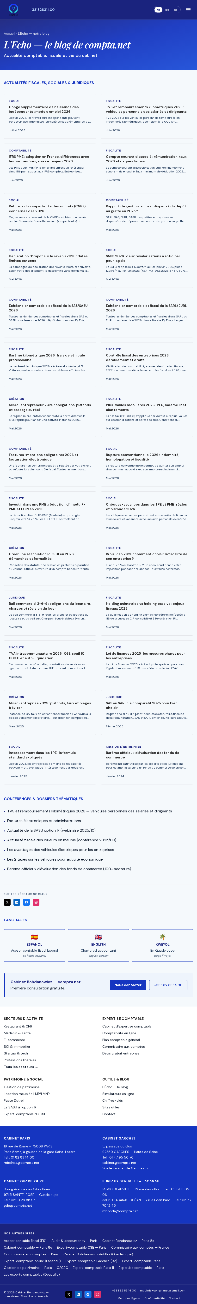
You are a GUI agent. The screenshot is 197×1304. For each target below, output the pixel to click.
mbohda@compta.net (21, 1162)
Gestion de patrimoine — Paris (28, 1267)
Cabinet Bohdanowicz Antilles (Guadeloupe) (98, 1254)
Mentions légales (129, 1298)
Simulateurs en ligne (118, 1094)
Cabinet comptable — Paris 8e (28, 1247)
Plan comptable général (121, 1040)
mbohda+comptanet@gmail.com (162, 1290)
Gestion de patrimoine (22, 1087)
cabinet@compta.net (119, 1162)
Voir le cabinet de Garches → (125, 1168)
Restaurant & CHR (18, 1026)
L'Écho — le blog (115, 1087)
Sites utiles (111, 1107)
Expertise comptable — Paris (141, 1267)
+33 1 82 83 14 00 (168, 985)
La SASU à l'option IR (20, 1107)
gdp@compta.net (18, 1205)
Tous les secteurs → (21, 1067)
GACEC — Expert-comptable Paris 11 (85, 1267)
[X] (7, 902)
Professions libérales (20, 1060)
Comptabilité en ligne (119, 1033)
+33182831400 (42, 9)
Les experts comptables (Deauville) (32, 1274)
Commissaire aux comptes (123, 1046)
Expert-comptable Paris (141, 1261)
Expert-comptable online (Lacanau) (32, 1261)
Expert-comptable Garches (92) (91, 1261)
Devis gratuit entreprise (120, 1053)
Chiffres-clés (112, 1100)
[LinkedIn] (16, 902)
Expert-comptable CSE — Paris (81, 1247)
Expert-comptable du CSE (25, 1114)
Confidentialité (154, 1298)
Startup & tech (16, 1053)
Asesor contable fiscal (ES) (25, 1240)
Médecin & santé (17, 1033)
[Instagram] (36, 902)
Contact (109, 1114)
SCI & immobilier (17, 1046)
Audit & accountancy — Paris (74, 1240)
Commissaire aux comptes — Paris (31, 1254)
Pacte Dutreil (14, 1100)
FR (158, 10)
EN (167, 10)
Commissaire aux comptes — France (140, 1247)
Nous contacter (128, 985)
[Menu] (188, 9)
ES (176, 10)
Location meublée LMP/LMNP (27, 1094)
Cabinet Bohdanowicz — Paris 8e (128, 1240)
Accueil (9, 33)
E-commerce (14, 1040)
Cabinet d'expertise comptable (127, 1026)
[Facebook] (26, 902)
